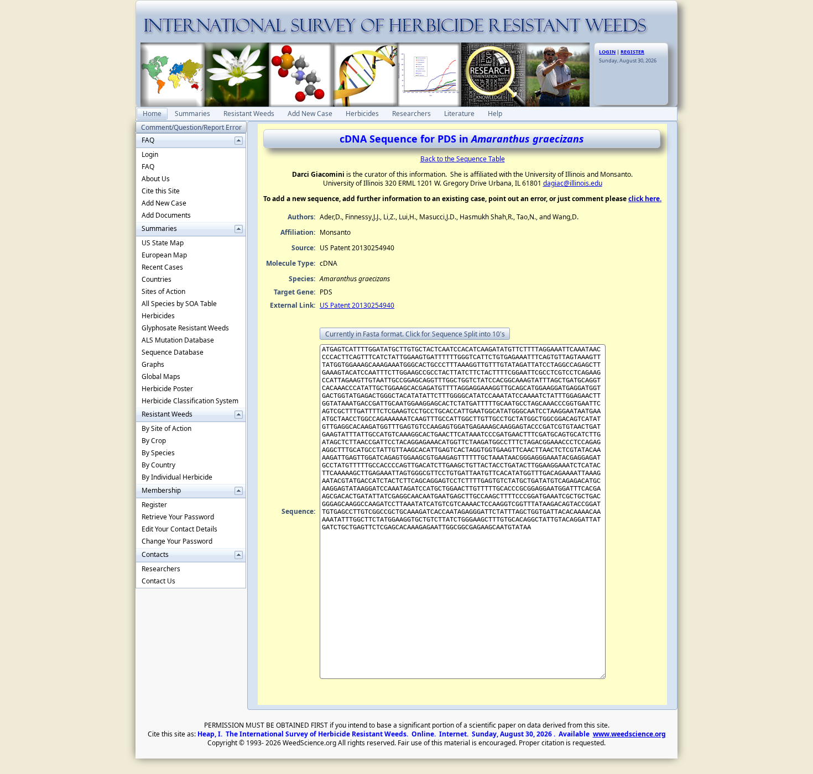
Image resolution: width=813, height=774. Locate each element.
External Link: (292, 305)
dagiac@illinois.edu (572, 183)
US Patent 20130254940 (357, 305)
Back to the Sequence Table (462, 159)
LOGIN (607, 51)
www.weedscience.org (629, 734)
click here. (644, 198)
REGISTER (632, 51)
